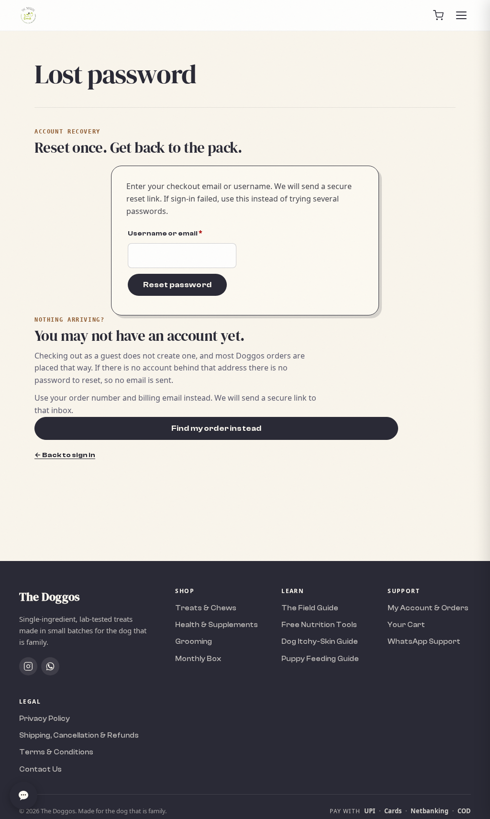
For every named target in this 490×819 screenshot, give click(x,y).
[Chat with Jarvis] (23, 795)
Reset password (177, 284)
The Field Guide (309, 608)
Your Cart (406, 625)
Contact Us (40, 769)
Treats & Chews (205, 608)
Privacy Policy (44, 719)
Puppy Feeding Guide (320, 659)
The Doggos (49, 597)
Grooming (193, 642)
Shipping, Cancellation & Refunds (79, 735)
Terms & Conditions (56, 752)
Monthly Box (198, 659)
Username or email (182, 232)
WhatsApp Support (424, 642)
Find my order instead (216, 428)
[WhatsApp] (50, 666)
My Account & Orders (428, 608)
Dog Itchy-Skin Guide (319, 642)
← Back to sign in (64, 455)
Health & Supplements (216, 625)
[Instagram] (28, 666)
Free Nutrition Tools (319, 625)
